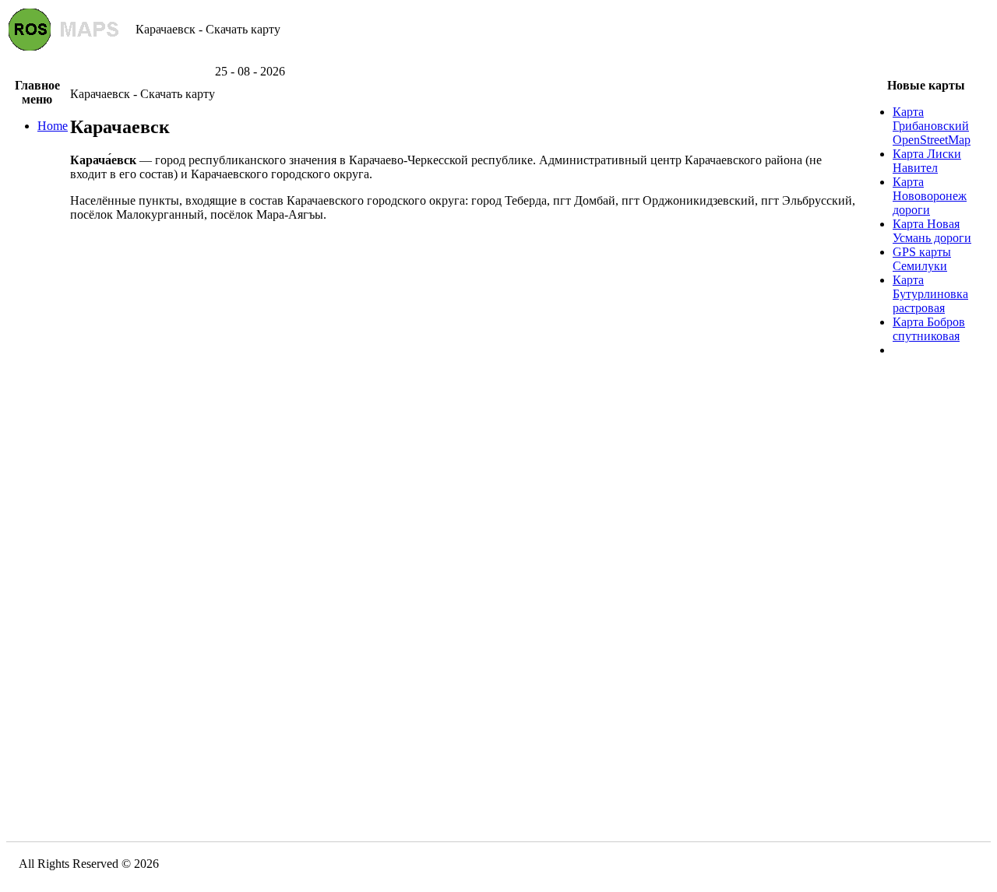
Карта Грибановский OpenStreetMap (932, 125)
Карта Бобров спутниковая (929, 328)
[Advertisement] (498, 59)
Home (52, 125)
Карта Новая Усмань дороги (932, 230)
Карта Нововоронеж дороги (930, 195)
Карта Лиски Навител (927, 160)
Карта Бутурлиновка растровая (930, 293)
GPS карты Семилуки (922, 258)
